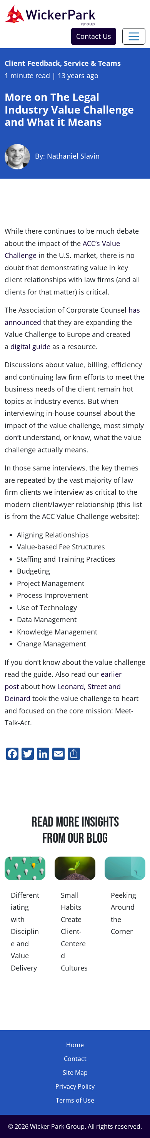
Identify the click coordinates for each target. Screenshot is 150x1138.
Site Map (75, 1072)
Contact (75, 1058)
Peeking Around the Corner (123, 913)
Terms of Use (75, 1100)
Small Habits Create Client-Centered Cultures (74, 931)
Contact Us (93, 36)
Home (75, 1045)
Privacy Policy (75, 1086)
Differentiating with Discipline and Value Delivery (25, 931)
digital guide (30, 346)
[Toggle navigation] (133, 36)
